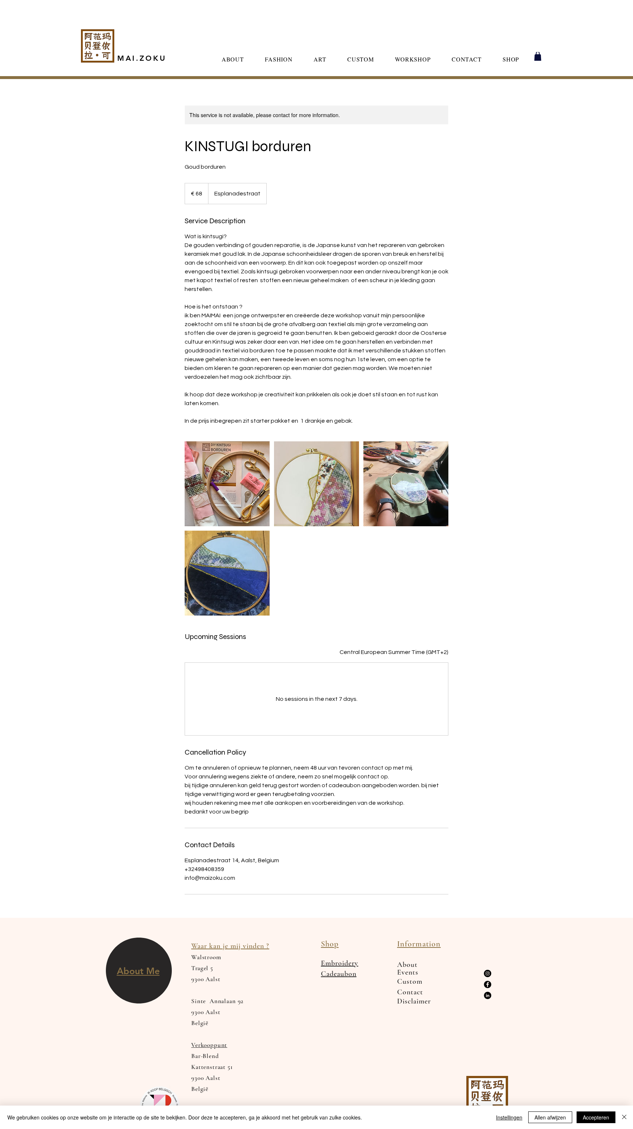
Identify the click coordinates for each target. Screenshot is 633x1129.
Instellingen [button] (509, 1117)
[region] (138, 970)
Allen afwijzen (550, 1117)
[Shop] (537, 56)
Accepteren (596, 1117)
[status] (394, 652)
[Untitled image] (227, 483)
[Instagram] (487, 973)
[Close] (624, 1117)
